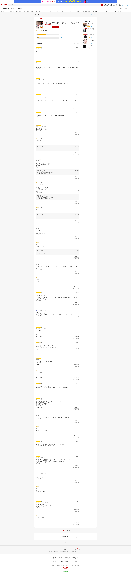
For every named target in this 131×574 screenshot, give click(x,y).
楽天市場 (2, 11)
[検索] (102, 5)
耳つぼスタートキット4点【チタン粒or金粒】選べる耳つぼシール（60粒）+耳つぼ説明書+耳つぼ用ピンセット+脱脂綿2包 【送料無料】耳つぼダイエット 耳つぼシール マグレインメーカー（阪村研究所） (33, 11)
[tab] (42, 18)
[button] (108, 5)
